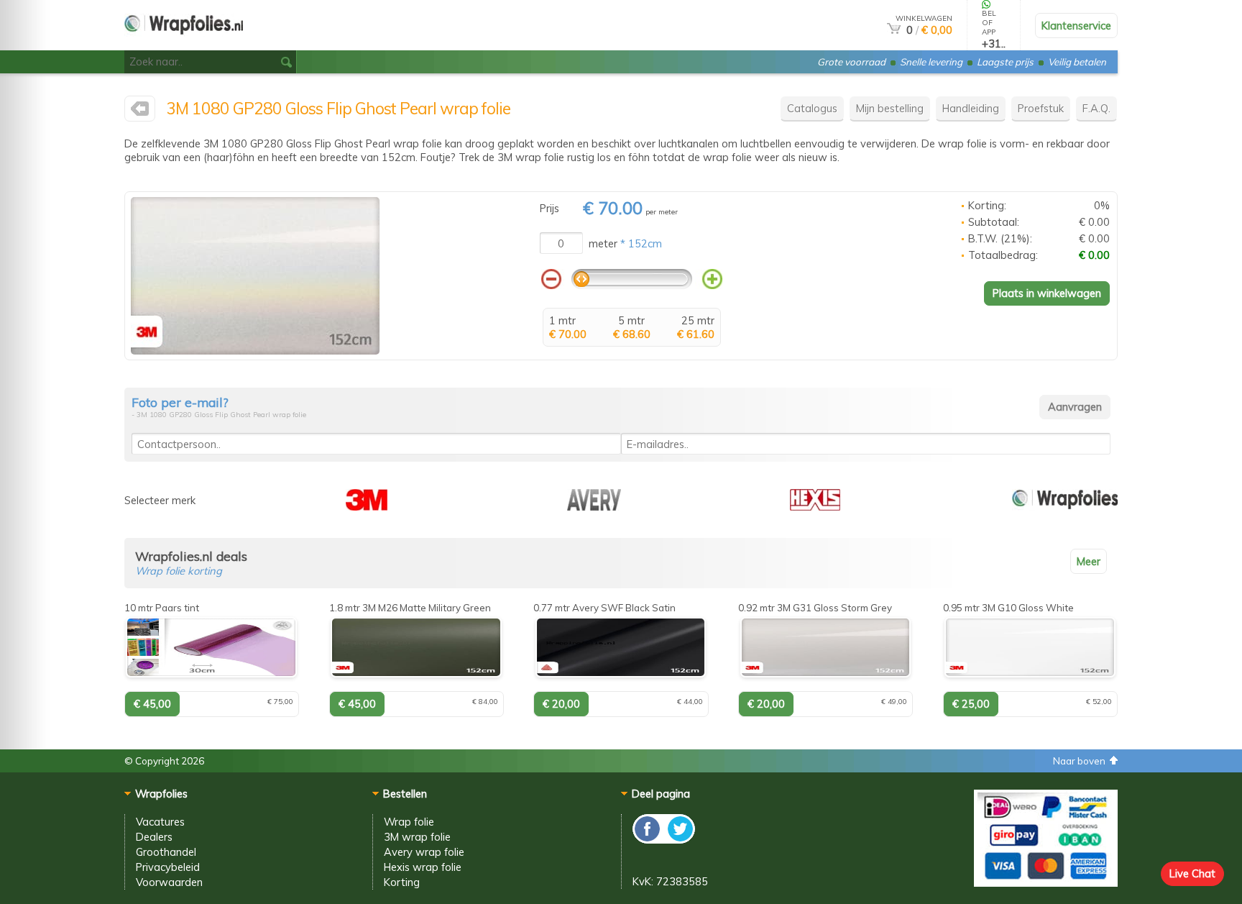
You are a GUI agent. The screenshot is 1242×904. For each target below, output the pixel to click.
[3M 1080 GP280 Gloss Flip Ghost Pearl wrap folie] (255, 350)
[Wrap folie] (1065, 506)
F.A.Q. (1096, 108)
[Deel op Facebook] (647, 839)
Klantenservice (1076, 25)
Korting (402, 882)
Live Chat (1192, 873)
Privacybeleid (168, 867)
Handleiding (970, 108)
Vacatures (160, 821)
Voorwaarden (169, 882)
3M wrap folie (417, 837)
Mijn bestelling (890, 108)
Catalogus (812, 108)
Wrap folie (409, 821)
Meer (1088, 561)
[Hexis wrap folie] (815, 506)
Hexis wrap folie (422, 867)
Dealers (154, 837)
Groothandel (166, 852)
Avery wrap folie (424, 852)
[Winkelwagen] (894, 30)
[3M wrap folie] (140, 112)
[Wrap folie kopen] (183, 44)
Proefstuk (1041, 108)
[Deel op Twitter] (679, 839)
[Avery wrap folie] (594, 506)
